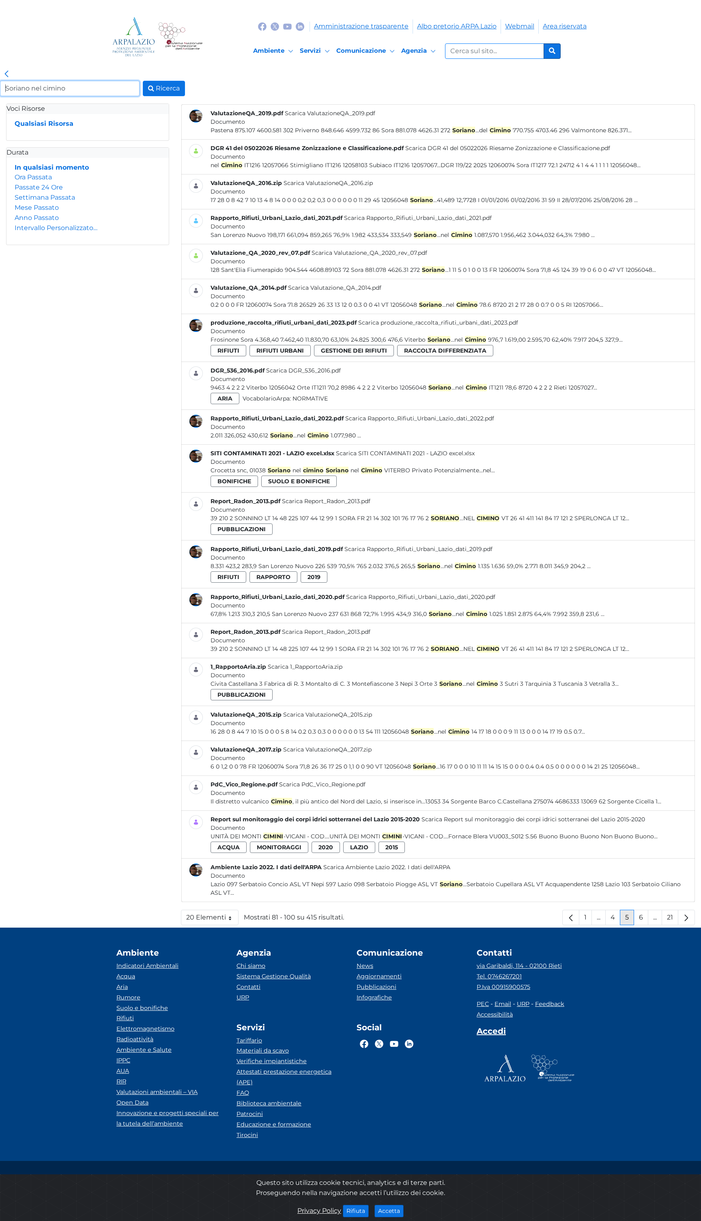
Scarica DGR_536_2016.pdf (303, 370)
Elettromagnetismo (145, 1028)
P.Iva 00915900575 (503, 987)
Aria (122, 987)
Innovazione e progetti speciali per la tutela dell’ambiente (167, 1118)
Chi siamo (251, 965)
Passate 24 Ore (39, 187)
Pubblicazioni (376, 987)
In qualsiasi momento (52, 167)
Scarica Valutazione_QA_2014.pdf (334, 287)
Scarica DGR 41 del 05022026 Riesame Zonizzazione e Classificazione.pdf (507, 148)
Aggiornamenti (379, 976)
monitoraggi (279, 847)
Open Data (132, 1102)
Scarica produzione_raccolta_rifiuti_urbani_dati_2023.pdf (438, 322)
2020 (325, 847)
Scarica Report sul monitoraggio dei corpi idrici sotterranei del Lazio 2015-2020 (533, 819)
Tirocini (247, 1135)
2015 (391, 847)
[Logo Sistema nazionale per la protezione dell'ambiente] (180, 36)
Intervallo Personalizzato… (56, 228)
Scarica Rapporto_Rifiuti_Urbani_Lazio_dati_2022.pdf (419, 418)
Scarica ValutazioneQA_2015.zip (327, 714)
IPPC (123, 1060)
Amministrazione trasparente (361, 26)
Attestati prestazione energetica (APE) (284, 1077)
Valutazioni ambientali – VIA (157, 1092)
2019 (313, 577)
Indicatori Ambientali (147, 965)
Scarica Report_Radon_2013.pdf (326, 501)
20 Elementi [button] (212, 919)
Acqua (125, 976)
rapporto (273, 577)
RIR (121, 1081)
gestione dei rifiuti (354, 350)
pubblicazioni (241, 529)
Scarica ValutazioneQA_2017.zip (327, 749)
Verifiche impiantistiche (272, 1061)
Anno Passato (37, 218)
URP (243, 997)
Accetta (391, 1211)
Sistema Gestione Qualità (274, 976)
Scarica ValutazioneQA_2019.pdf (330, 113)
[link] (6, 74)
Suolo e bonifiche (142, 1008)
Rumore (128, 997)
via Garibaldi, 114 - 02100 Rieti (519, 965)
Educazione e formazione (274, 1124)
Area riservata (565, 26)
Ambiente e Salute (144, 1049)
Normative (310, 398)
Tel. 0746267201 (499, 976)
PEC (483, 1004)
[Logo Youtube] (287, 26)
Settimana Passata (45, 197)
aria (224, 398)
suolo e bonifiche (299, 481)
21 (672, 919)
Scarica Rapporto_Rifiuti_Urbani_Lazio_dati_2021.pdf (418, 218)
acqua (228, 847)
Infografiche (374, 997)
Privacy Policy (319, 1211)
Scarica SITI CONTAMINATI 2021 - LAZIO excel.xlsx (405, 453)
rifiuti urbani (280, 350)
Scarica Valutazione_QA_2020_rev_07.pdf (369, 252)
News (365, 965)
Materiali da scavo (263, 1050)
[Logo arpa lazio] (133, 36)
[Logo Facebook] (262, 26)
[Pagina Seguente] (686, 917)
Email (503, 1004)
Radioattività (134, 1039)
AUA (122, 1071)
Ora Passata (33, 177)
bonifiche (234, 481)
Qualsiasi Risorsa (44, 123)
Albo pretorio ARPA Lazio (457, 26)
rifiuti (228, 350)
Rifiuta (357, 1211)
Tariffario (249, 1040)
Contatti (248, 987)
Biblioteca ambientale (269, 1103)
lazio (359, 847)
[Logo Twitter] (274, 26)
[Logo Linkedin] (300, 26)
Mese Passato (37, 207)
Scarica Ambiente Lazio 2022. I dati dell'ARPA (386, 867)
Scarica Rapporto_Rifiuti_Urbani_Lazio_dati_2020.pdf (420, 597)
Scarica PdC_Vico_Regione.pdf (322, 784)
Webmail (519, 26)
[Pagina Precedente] (570, 917)
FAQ (243, 1092)
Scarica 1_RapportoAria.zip (305, 666)
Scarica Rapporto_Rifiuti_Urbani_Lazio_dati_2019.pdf (418, 549)
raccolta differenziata (445, 350)
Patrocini (250, 1114)
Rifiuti (125, 1018)
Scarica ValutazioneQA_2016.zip (328, 183)
